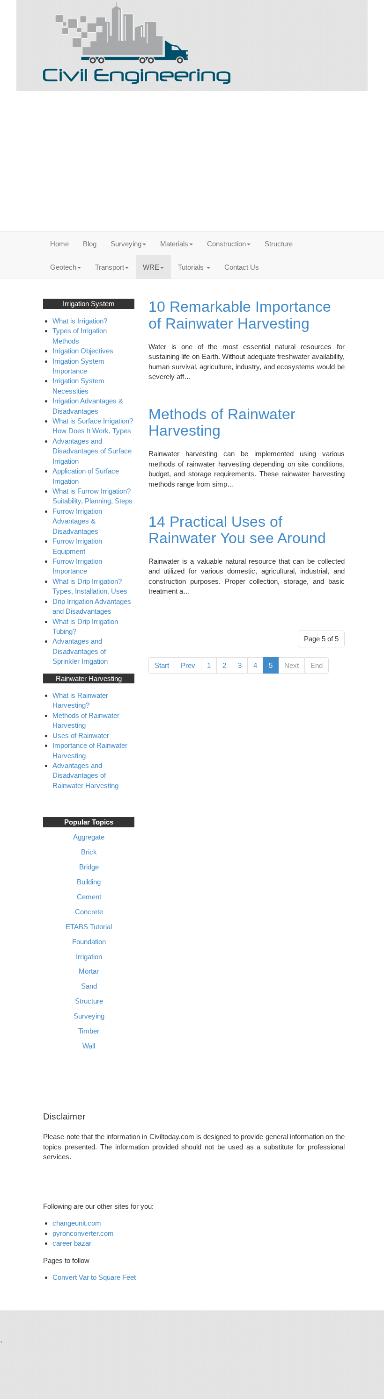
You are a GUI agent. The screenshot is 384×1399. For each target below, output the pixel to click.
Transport (109, 267)
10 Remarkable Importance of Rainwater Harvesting (239, 314)
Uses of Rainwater (80, 735)
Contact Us (241, 267)
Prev (188, 665)
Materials (174, 244)
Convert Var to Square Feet (94, 1277)
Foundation (89, 942)
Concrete (89, 912)
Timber (88, 1031)
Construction (226, 244)
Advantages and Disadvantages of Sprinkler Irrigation (80, 651)
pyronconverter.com (83, 1233)
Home (59, 244)
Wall (88, 1046)
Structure (279, 244)
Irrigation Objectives (82, 351)
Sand (89, 986)
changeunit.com (76, 1223)
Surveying (126, 244)
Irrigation (89, 957)
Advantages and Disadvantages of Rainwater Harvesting (85, 775)
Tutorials (192, 267)
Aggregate (88, 837)
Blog (89, 244)
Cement (89, 897)
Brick (89, 852)
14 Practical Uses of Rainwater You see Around (237, 529)
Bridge (89, 867)
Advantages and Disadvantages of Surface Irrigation (92, 451)
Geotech (63, 267)
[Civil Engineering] (136, 43)
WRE (151, 267)
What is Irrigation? (79, 321)
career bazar (72, 1243)
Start (162, 665)
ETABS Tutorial (89, 927)
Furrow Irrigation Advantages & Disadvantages (77, 521)
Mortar (89, 971)
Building (89, 882)
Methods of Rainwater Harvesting (221, 422)
